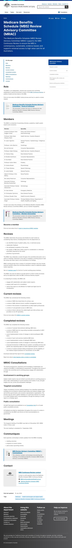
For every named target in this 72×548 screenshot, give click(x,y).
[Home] (19, 5)
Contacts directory (9, 524)
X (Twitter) (40, 520)
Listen (52, 18)
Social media (23, 524)
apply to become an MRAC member (28, 228)
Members (8, 65)
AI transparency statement (11, 518)
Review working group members (57, 83)
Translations (63, 12)
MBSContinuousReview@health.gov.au (30, 479)
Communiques (9, 79)
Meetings (8, 76)
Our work (18, 12)
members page (12, 270)
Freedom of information (10, 520)
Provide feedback (60, 518)
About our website (25, 512)
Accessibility (23, 514)
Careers (50, 4)
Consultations (53, 86)
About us (44, 4)
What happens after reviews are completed (57, 78)
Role (7, 63)
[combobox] (51, 7)
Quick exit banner (25, 522)
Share (64, 18)
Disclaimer (23, 518)
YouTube (39, 522)
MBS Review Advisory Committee (56, 62)
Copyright (23, 516)
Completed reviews (11, 72)
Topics (12, 12)
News (59, 4)
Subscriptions (24, 526)
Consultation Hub (31, 405)
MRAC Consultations (11, 74)
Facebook (39, 516)
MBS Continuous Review (36, 92)
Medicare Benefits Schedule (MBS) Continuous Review (30, 499)
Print (58, 18)
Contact (8, 81)
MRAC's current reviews (23, 315)
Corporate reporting (9, 516)
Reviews (8, 67)
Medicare (18, 496)
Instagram (39, 523)
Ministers (55, 4)
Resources (27, 12)
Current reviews (10, 70)
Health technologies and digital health (32, 496)
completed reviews (30, 353)
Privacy (22, 520)
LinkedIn (39, 518)
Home (6, 12)
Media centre (40, 510)
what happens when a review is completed (24, 357)
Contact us (65, 4)
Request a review (54, 66)
